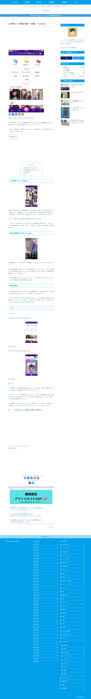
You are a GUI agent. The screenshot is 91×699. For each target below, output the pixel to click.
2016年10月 (45, 653)
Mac (73, 598)
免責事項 (74, 47)
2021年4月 (45, 575)
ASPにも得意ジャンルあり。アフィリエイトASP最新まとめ (25, 520)
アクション (74, 652)
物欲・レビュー (73, 577)
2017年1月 (45, 644)
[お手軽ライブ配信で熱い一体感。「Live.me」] (16, 114)
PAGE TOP (46, 536)
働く (73, 591)
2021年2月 (45, 581)
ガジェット (73, 587)
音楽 (73, 620)
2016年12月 (45, 647)
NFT (73, 623)
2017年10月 (45, 627)
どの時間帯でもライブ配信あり (30, 167)
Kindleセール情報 (73, 580)
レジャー (73, 605)
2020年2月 (45, 587)
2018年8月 (45, 610)
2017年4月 (45, 635)
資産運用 (73, 688)
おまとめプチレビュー (73, 634)
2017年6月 (45, 630)
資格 (73, 684)
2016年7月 (45, 661)
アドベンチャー (74, 656)
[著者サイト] (30, 483)
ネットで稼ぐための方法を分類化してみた (20, 513)
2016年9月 (45, 655)
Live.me (12, 131)
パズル (74, 663)
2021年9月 (45, 561)
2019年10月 (45, 598)
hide (15, 136)
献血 (73, 616)
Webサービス (73, 562)
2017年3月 (45, 638)
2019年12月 (45, 593)
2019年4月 (45, 607)
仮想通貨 (73, 681)
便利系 (73, 609)
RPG (74, 648)
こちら (69, 47)
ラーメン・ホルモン (73, 584)
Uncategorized (73, 544)
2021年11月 (45, 555)
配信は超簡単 (26, 172)
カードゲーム (74, 659)
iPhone (73, 627)
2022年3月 (45, 544)
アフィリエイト (73, 555)
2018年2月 (45, 621)
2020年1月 (45, 590)
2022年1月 (45, 550)
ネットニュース (73, 548)
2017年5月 (45, 633)
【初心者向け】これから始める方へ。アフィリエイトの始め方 (26, 507)
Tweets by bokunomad (12, 541)
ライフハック (73, 569)
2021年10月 (45, 558)
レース (74, 666)
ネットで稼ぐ (73, 559)
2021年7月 (45, 567)
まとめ (24, 174)
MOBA (74, 645)
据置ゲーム (73, 595)
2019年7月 (45, 601)
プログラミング (73, 677)
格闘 (74, 670)
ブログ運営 (73, 551)
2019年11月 (45, 595)
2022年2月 (45, 547)
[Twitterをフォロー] (33, 483)
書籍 (73, 573)
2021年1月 (45, 584)
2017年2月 (45, 641)
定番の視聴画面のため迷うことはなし (31, 169)
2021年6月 (45, 570)
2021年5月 (45, 573)
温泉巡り (73, 613)
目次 (29, 165)
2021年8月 (45, 564)
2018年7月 (45, 613)
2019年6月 (45, 604)
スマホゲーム (73, 641)
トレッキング (73, 602)
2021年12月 (45, 553)
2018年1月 (45, 624)
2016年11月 (45, 650)
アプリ (73, 638)
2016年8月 (45, 658)
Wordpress (73, 566)
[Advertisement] (31, 37)
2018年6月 (45, 615)
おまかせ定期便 (73, 631)
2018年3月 (45, 618)
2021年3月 (45, 578)
